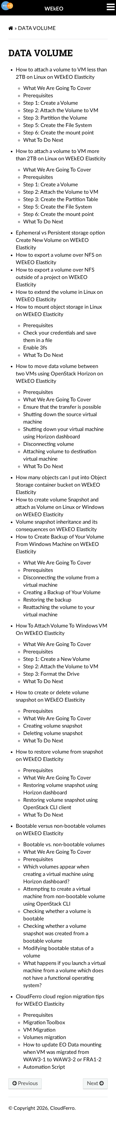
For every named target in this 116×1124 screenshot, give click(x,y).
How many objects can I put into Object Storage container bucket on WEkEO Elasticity (61, 485)
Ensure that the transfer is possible (62, 407)
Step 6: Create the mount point (58, 132)
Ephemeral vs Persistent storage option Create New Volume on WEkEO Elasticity (60, 240)
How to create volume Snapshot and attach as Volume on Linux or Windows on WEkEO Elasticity (60, 507)
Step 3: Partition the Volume (55, 117)
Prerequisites (38, 95)
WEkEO (54, 8)
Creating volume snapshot (52, 726)
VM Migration (39, 1030)
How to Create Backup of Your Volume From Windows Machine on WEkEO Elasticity (60, 544)
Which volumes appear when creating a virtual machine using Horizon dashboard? (58, 874)
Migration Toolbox (44, 1022)
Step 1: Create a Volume (50, 103)
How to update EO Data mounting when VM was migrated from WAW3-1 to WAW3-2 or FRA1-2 (62, 1052)
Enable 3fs (35, 347)
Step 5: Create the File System (57, 125)
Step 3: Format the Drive (51, 674)
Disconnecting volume (48, 444)
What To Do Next (43, 140)
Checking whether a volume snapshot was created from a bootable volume (55, 933)
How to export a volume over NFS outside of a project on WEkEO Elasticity (55, 277)
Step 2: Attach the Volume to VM (60, 110)
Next (93, 1083)
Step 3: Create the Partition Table (60, 199)
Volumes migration (44, 1037)
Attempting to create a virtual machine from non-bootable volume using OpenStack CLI (64, 896)
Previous (27, 1083)
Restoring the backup (47, 599)
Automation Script (44, 1067)
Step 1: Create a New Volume (56, 659)
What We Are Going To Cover (57, 88)
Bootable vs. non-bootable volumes (64, 844)
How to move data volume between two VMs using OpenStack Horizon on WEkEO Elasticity (59, 374)
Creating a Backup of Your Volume (62, 592)
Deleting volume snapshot (53, 733)
